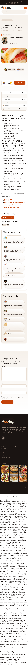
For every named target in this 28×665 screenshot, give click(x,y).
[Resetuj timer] (11, 83)
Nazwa (3, 383)
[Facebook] (6, 4)
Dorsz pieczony (8, 199)
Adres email (4, 390)
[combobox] (14, 12)
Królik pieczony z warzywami (11, 207)
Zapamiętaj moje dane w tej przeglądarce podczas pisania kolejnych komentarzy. (13, 398)
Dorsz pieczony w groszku (11, 201)
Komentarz (4, 366)
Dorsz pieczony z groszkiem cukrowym (14, 202)
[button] (25, 8)
